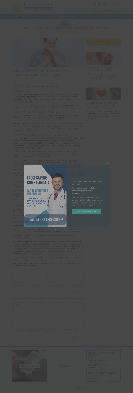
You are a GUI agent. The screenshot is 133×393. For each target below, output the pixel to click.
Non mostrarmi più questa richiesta (66, 227)
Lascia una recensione (85, 210)
